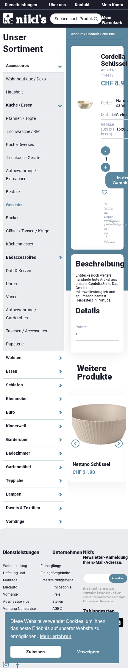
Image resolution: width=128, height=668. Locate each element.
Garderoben (17, 439)
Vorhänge (15, 521)
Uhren (11, 283)
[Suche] (96, 19)
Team (56, 566)
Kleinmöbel (17, 398)
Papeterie (15, 344)
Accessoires (17, 65)
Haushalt (14, 92)
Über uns (57, 4)
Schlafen (14, 385)
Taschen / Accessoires (26, 331)
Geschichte (61, 573)
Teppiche (15, 480)
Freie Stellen (57, 598)
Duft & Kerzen (18, 270)
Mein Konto (112, 4)
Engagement (61, 580)
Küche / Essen (19, 105)
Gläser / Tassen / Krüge (27, 231)
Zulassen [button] (35, 651)
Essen (11, 371)
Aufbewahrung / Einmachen (21, 174)
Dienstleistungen (21, 4)
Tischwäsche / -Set (23, 131)
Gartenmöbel (18, 466)
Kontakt (82, 4)
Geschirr (14, 204)
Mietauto (10, 587)
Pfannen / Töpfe (21, 118)
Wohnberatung (15, 566)
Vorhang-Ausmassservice (16, 598)
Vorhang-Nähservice (19, 609)
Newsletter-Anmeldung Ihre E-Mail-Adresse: (105, 560)
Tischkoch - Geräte (23, 157)
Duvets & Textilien (23, 507)
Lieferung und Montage (14, 576)
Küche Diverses (20, 144)
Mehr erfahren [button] (55, 636)
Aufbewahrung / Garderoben (21, 313)
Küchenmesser (19, 244)
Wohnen (13, 357)
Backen (13, 217)
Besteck (13, 191)
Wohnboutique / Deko (26, 79)
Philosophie (61, 587)
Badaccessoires (21, 257)
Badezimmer (18, 453)
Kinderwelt (16, 425)
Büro (10, 412)
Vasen (12, 296)
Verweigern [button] (88, 651)
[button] (104, 192)
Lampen (13, 494)
